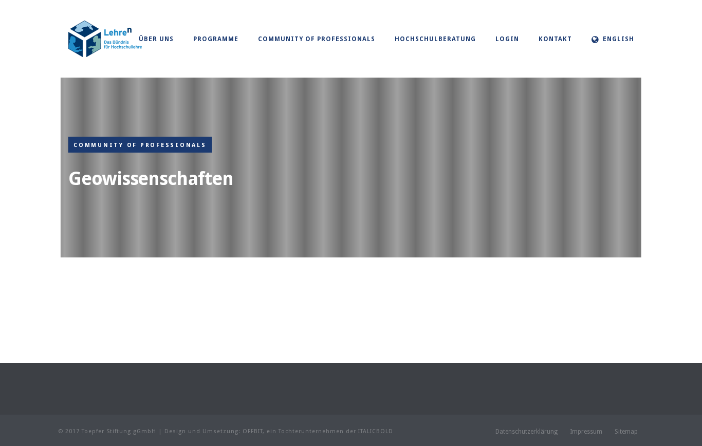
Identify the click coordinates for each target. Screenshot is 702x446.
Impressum (586, 431)
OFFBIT (253, 431)
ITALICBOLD (375, 431)
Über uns (156, 39)
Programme (215, 39)
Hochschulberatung (435, 39)
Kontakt (555, 39)
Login (507, 39)
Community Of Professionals (316, 39)
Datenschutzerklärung (526, 431)
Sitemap (626, 431)
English (618, 39)
